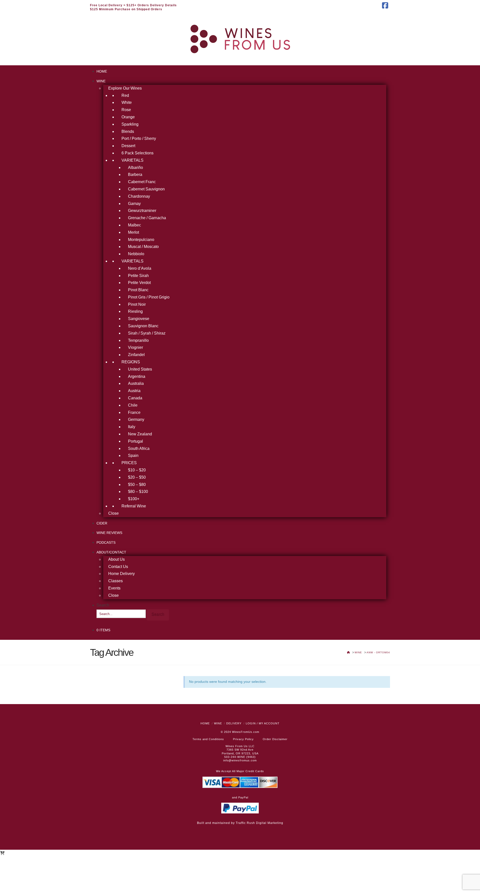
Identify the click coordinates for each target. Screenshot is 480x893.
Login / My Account (263, 723)
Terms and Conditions (208, 739)
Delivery (234, 723)
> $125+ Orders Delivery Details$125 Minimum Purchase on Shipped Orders (133, 7)
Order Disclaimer (275, 739)
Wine (218, 723)
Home (205, 723)
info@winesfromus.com (240, 760)
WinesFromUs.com (245, 731)
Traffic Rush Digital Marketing (259, 823)
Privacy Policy (243, 739)
